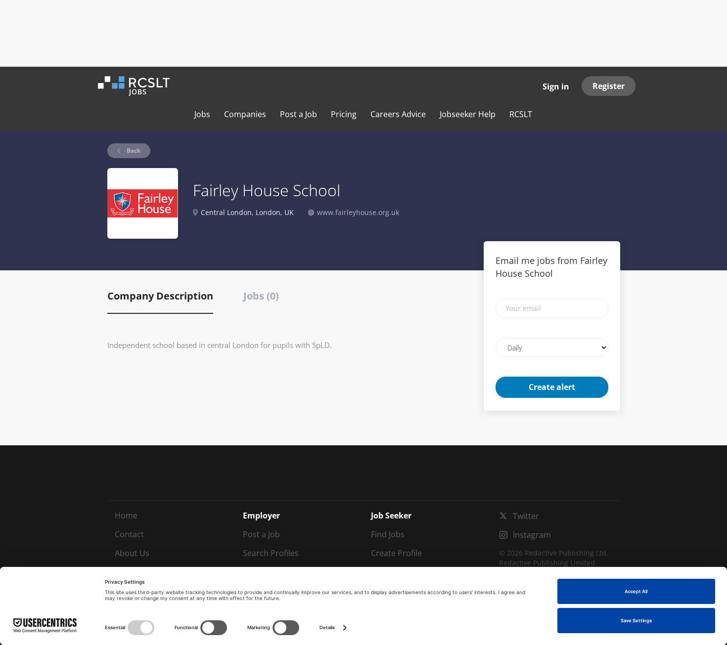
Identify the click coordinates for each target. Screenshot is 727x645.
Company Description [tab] (160, 295)
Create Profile (396, 553)
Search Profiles (271, 553)
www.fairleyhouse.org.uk (358, 212)
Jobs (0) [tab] (261, 295)
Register (608, 86)
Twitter (526, 516)
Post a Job (261, 534)
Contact (129, 534)
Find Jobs (388, 534)
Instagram (532, 534)
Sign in (556, 86)
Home (126, 515)
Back (132, 150)
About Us (132, 553)
